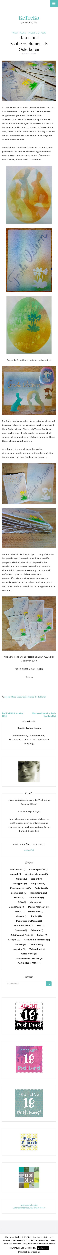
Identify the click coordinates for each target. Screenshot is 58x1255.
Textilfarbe (36, 944)
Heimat (19, 897)
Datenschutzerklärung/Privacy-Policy (29, 1208)
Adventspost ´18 (38, 869)
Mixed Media (19, 32)
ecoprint (36, 879)
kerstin (33, 54)
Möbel (19, 911)
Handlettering (38, 893)
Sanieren (21, 930)
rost (40, 925)
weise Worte (29, 953)
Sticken (20, 944)
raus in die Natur (23, 925)
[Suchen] (49, 983)
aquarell (7, 697)
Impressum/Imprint (29, 1205)
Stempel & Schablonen (37, 697)
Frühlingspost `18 (20, 888)
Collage (21, 879)
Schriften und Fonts (22, 935)
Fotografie (38, 883)
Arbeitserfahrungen (36, 874)
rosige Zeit (29, 850)
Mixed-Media (16, 697)
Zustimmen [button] (42, 1248)
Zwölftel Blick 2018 (29, 963)
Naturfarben (35, 911)
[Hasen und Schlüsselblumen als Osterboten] (29, 81)
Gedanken (41, 888)
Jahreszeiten (36, 897)
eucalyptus (20, 883)
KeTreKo (29, 17)
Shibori (42, 935)
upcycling (19, 949)
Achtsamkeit (17, 869)
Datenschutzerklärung (29, 1252)
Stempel (14, 939)
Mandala (35, 902)
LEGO (21, 902)
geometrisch (18, 893)
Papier (24, 697)
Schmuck (37, 930)
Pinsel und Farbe (37, 32)
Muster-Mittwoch (38, 907)
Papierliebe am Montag (29, 921)
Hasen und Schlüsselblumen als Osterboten (29, 43)
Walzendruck (37, 949)
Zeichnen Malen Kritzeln (29, 958)
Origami (21, 916)
